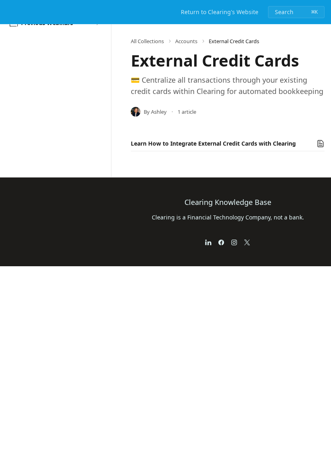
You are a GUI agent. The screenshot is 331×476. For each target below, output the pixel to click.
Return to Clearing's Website (219, 12)
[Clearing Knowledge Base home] (8, 12)
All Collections (147, 41)
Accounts (186, 41)
